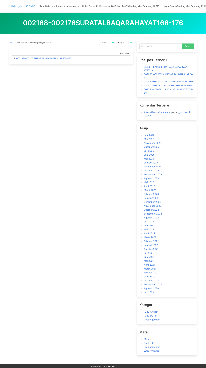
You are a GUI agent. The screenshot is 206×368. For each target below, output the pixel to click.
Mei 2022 (149, 229)
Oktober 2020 (151, 280)
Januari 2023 (151, 198)
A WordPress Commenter (157, 112)
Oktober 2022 (151, 209)
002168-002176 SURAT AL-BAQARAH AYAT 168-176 (43, 58)
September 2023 (153, 174)
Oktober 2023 (151, 170)
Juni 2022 (149, 225)
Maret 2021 (150, 268)
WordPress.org (151, 350)
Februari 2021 (151, 272)
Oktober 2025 (151, 146)
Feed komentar (152, 347)
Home (11, 43)
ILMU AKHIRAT (151, 311)
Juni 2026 (149, 135)
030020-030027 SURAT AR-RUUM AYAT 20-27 (169, 81)
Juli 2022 (149, 221)
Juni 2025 (149, 154)
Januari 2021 (151, 276)
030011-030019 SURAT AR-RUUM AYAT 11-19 (168, 85)
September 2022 (153, 213)
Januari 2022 (151, 245)
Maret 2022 (150, 237)
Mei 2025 (149, 158)
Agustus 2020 (151, 288)
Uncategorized (152, 319)
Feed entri (149, 343)
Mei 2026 (149, 139)
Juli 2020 (149, 292)
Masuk (147, 339)
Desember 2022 (152, 201)
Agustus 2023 (151, 178)
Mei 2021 (149, 260)
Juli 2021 (148, 253)
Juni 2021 (149, 256)
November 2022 (152, 205)
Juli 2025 (149, 150)
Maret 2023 (150, 190)
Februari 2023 (151, 194)
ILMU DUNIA (150, 315)
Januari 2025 (151, 162)
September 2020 (153, 284)
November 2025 (152, 143)
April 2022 (149, 233)
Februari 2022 (151, 241)
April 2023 (149, 186)
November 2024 (152, 166)
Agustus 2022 (151, 217)
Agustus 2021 (151, 249)
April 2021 (149, 264)
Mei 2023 (149, 182)
